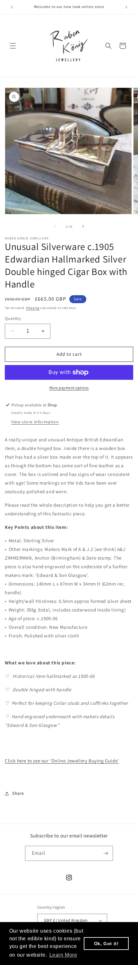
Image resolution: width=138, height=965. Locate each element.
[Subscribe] (106, 853)
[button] (13, 46)
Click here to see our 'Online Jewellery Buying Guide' (62, 761)
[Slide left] (55, 226)
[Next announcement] (126, 7)
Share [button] (18, 793)
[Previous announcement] (12, 7)
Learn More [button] (63, 955)
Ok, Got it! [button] (106, 943)
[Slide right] (83, 226)
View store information (35, 422)
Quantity (13, 318)
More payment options (69, 387)
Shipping (32, 308)
